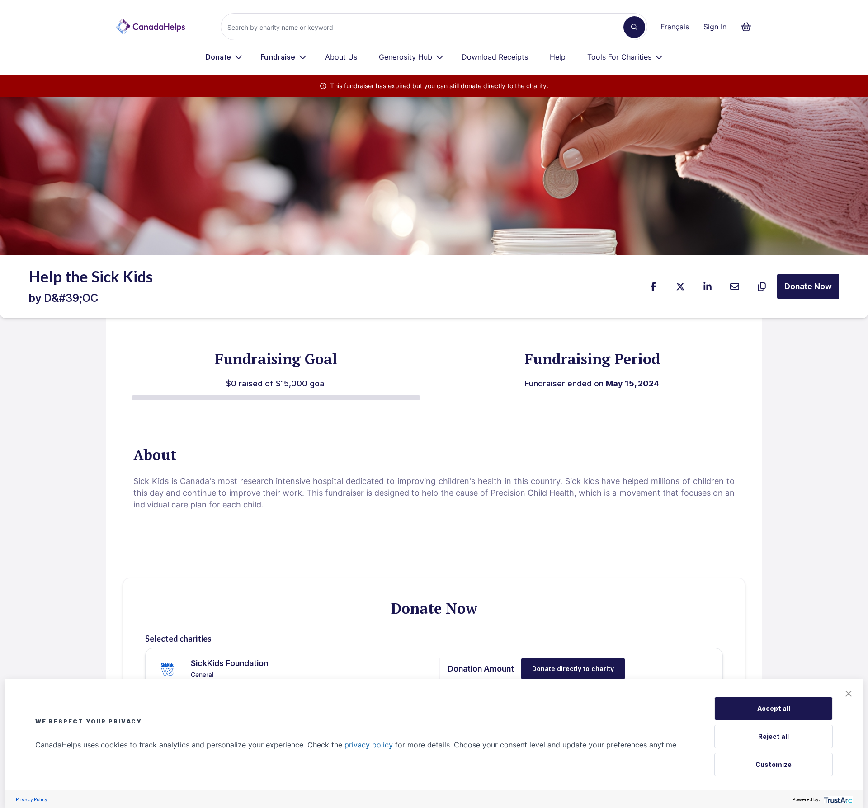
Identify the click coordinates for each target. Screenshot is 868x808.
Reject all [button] (773, 736)
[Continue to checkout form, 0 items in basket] (749, 26)
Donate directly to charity (573, 668)
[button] (849, 694)
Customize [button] (773, 764)
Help (558, 56)
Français (674, 26)
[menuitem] (224, 57)
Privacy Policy (31, 799)
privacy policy (368, 744)
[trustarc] (837, 799)
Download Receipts (495, 56)
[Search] (634, 27)
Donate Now (808, 286)
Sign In (714, 26)
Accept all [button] (773, 708)
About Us (341, 56)
